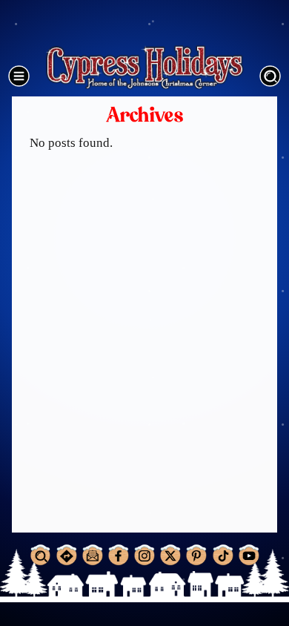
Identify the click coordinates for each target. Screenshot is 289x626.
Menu (19, 75)
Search (269, 75)
